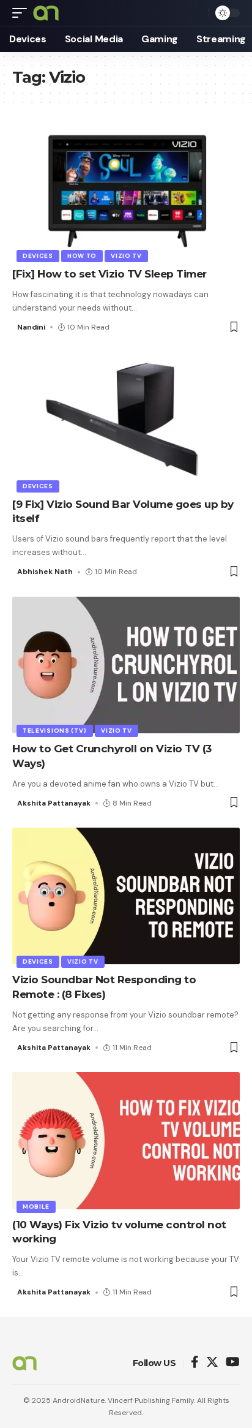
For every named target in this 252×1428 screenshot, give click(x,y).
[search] (196, 13)
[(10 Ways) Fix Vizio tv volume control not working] (126, 1140)
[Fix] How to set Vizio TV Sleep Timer (109, 274)
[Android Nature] (46, 13)
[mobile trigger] (22, 13)
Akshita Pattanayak (54, 803)
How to (82, 256)
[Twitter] (212, 1362)
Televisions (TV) (55, 731)
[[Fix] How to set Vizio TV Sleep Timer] (126, 190)
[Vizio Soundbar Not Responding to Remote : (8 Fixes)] (126, 896)
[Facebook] (195, 1362)
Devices (38, 256)
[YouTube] (233, 1362)
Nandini (31, 327)
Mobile (36, 1207)
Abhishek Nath (45, 571)
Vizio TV (126, 256)
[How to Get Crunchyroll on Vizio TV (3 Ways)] (126, 665)
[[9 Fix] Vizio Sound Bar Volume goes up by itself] (126, 420)
